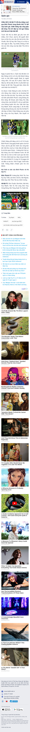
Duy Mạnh (11, 217)
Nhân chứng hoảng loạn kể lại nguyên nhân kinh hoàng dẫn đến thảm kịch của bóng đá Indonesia (15, 254)
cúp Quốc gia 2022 (17, 221)
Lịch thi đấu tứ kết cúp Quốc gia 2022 (12, 225)
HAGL (19, 217)
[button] (2, 229)
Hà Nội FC (5, 221)
